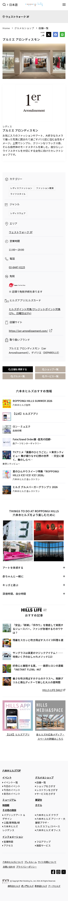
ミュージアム (9, 799)
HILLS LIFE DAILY (52, 690)
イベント (7, 777)
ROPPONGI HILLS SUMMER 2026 (32, 401)
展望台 (38, 799)
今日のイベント (12, 786)
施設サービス (43, 845)
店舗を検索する (19, 369)
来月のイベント (12, 793)
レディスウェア (18, 213)
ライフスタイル (18, 193)
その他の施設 (9, 810)
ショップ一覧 (51, 369)
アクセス (8, 845)
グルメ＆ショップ (24, 28)
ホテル (38, 805)
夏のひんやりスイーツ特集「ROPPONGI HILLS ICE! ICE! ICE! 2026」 (36, 473)
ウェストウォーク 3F (17, 16)
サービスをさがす (45, 793)
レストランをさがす (47, 790)
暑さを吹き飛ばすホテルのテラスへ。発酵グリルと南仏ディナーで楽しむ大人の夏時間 (38, 680)
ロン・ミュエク (21, 426)
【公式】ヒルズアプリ (25, 413)
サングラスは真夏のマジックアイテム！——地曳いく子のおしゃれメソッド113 (38, 654)
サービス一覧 (51, 376)
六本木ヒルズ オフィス (48, 830)
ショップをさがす (45, 786)
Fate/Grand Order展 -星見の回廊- (32, 439)
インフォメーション (12, 836)
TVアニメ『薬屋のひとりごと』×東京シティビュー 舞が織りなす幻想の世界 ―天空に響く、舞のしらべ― (38, 455)
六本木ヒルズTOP (11, 770)
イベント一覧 (11, 782)
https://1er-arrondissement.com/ (28, 331)
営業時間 (8, 841)
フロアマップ (43, 841)
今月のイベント (12, 790)
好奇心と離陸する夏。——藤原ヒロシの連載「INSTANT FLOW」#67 (38, 667)
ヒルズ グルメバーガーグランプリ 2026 (35, 487)
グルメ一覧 (19, 376)
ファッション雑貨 (45, 188)
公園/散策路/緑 (12, 822)
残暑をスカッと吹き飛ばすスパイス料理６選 (38, 640)
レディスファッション (21, 188)
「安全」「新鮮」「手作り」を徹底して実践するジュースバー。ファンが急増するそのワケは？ (38, 628)
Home (6, 28)
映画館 (5, 805)
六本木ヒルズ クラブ (47, 815)
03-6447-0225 (17, 267)
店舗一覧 (43, 28)
